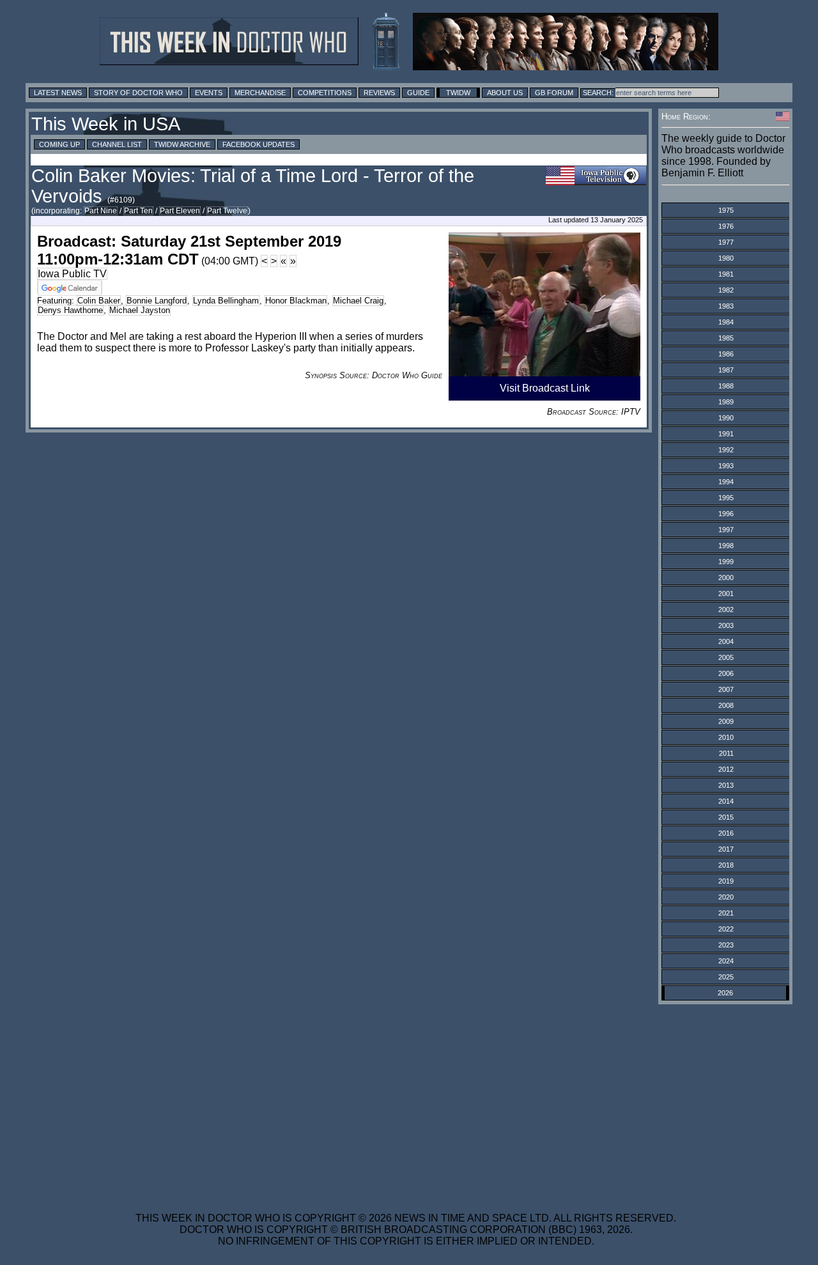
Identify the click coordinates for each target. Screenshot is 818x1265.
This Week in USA (105, 124)
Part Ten (138, 211)
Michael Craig (358, 300)
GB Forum (554, 92)
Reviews (379, 92)
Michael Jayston (139, 310)
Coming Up (59, 144)
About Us (505, 92)
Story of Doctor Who (138, 92)
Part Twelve (227, 211)
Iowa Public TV (72, 273)
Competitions (324, 92)
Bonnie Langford (157, 300)
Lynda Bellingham (226, 300)
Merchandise (260, 92)
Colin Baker (98, 300)
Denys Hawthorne (70, 310)
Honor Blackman (296, 300)
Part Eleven (180, 211)
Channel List (117, 144)
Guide (418, 92)
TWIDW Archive (182, 144)
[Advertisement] (405, 1100)
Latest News (58, 92)
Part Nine (100, 211)
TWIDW (458, 92)
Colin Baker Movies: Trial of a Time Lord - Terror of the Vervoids (252, 185)
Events (208, 92)
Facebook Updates (258, 144)
